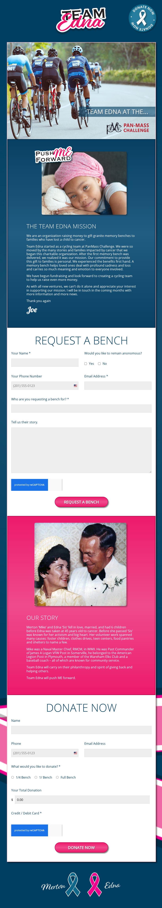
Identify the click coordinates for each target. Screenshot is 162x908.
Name (15, 720)
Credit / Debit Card (26, 813)
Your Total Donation (26, 790)
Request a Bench (81, 501)
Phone (16, 743)
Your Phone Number (26, 376)
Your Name (21, 353)
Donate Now (81, 847)
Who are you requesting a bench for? (40, 399)
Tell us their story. (24, 422)
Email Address (96, 376)
